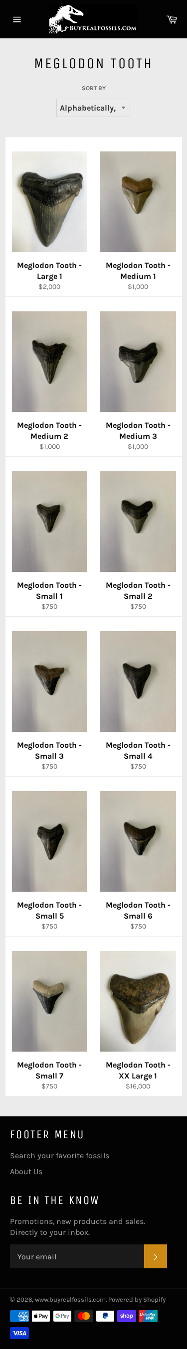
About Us (26, 1171)
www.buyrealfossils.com (70, 1299)
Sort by (94, 88)
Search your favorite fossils (59, 1155)
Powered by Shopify (137, 1299)
